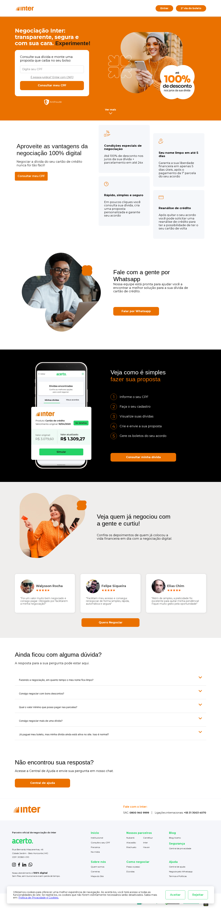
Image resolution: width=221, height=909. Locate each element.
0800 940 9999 (139, 812)
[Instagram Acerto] (14, 865)
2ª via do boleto (191, 8)
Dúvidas (130, 871)
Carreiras (95, 871)
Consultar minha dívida (143, 457)
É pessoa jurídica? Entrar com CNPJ (52, 77)
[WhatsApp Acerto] (30, 864)
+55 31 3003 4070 (195, 812)
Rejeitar (198, 894)
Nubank (130, 837)
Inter (145, 842)
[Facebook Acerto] (19, 865)
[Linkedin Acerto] (24, 865)
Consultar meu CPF (52, 85)
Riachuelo (131, 847)
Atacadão (131, 842)
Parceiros (95, 847)
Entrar (164, 8)
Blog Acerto (175, 837)
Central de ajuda (42, 783)
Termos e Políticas (178, 876)
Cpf (22, 64)
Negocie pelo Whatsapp (181, 871)
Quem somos (97, 866)
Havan (146, 847)
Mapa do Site (97, 876)
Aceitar (175, 894)
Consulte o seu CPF (100, 842)
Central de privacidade (180, 848)
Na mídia (95, 852)
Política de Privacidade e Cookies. (38, 897)
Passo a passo (133, 866)
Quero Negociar (110, 622)
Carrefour (148, 837)
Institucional (97, 837)
